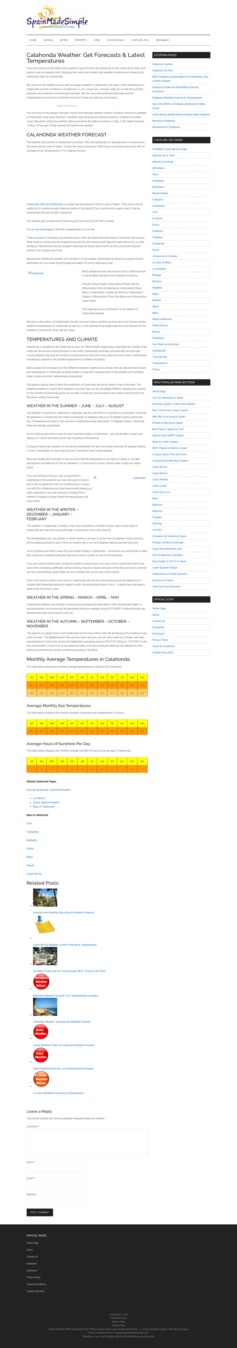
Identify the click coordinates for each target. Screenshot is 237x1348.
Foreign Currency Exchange (167, 542)
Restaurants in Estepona (166, 127)
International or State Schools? (169, 573)
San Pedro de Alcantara (165, 344)
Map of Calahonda (43, 806)
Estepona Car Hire (162, 70)
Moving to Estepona (163, 120)
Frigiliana (157, 237)
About (155, 614)
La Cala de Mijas (161, 262)
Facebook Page (118, 1318)
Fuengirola (33, 831)
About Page (118, 1325)
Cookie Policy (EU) (162, 652)
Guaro (155, 249)
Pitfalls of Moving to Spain (167, 422)
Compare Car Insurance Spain (169, 536)
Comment (33, 1126)
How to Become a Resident (167, 555)
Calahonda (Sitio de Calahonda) (45, 204)
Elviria (30, 848)
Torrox (156, 369)
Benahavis (158, 186)
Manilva (157, 281)
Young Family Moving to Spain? (170, 460)
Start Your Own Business (166, 586)
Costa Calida (159, 485)
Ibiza (155, 498)
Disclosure (158, 633)
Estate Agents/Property (46, 802)
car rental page (43, 229)
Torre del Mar (159, 356)
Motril (155, 306)
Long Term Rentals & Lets (167, 548)
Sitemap (157, 523)
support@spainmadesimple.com (132, 1332)
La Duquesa (159, 268)
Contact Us (158, 621)
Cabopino (157, 199)
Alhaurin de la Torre (163, 155)
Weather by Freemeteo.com (67, 106)
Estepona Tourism (162, 64)
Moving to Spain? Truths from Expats (173, 404)
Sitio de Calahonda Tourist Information (49, 789)
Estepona (157, 231)
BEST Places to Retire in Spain (169, 448)
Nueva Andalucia (162, 319)
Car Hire (156, 529)
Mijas (30, 857)
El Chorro (157, 218)
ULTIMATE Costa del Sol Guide (169, 149)
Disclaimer (158, 627)
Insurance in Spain (162, 580)
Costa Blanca (160, 473)
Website (31, 1194)
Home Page (159, 391)
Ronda (30, 865)
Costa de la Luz (161, 492)
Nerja (155, 312)
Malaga (156, 275)
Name (31, 1162)
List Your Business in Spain (167, 397)
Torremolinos (159, 363)
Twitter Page (118, 1321)
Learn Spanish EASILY (165, 567)
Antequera (158, 180)
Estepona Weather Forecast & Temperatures (177, 97)
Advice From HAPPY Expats (168, 435)
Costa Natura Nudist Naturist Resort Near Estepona (181, 114)
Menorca (157, 511)
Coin (29, 823)
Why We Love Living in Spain (168, 416)
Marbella (32, 840)
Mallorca (157, 504)
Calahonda (158, 205)
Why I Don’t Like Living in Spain (170, 410)
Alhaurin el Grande (162, 161)
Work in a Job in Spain (165, 441)
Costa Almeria (160, 479)
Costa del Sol (34, 873)
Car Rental (39, 798)
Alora (155, 174)
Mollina (156, 300)
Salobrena (158, 338)
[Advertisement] (87, 179)
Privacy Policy (160, 639)
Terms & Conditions (163, 646)
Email (31, 1178)
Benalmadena (160, 193)
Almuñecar (158, 168)
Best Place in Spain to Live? (168, 429)
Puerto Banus (160, 325)
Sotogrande (159, 350)
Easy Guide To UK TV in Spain (169, 561)
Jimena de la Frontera (164, 256)
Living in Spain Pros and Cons (169, 454)
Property (157, 517)
